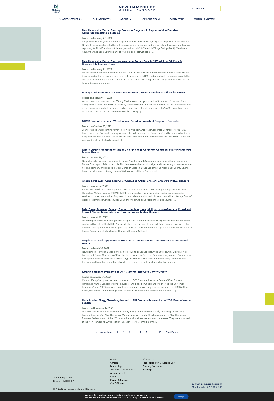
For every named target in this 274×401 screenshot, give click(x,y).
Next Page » (172, 332)
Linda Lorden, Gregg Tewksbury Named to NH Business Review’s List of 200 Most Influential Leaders (136, 301)
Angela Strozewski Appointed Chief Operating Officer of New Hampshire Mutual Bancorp (135, 180)
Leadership (116, 366)
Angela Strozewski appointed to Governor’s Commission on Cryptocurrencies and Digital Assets (135, 242)
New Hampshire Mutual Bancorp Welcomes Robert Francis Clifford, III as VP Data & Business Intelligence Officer (132, 63)
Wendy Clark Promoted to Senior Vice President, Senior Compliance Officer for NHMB (133, 92)
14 (160, 332)
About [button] (124, 19)
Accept (181, 396)
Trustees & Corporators (122, 369)
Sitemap (147, 369)
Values (113, 376)
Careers (114, 362)
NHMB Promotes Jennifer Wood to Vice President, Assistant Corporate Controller (131, 121)
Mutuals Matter (204, 19)
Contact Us (177, 19)
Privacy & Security (119, 380)
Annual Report (117, 373)
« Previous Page (104, 332)
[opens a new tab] (56, 8)
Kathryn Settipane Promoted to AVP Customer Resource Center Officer (124, 271)
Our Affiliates (101, 19)
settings (160, 398)
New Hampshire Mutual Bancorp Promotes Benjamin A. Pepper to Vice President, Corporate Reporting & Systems (130, 31)
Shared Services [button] (69, 19)
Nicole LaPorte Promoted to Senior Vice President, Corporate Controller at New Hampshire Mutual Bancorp (136, 151)
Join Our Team (150, 19)
